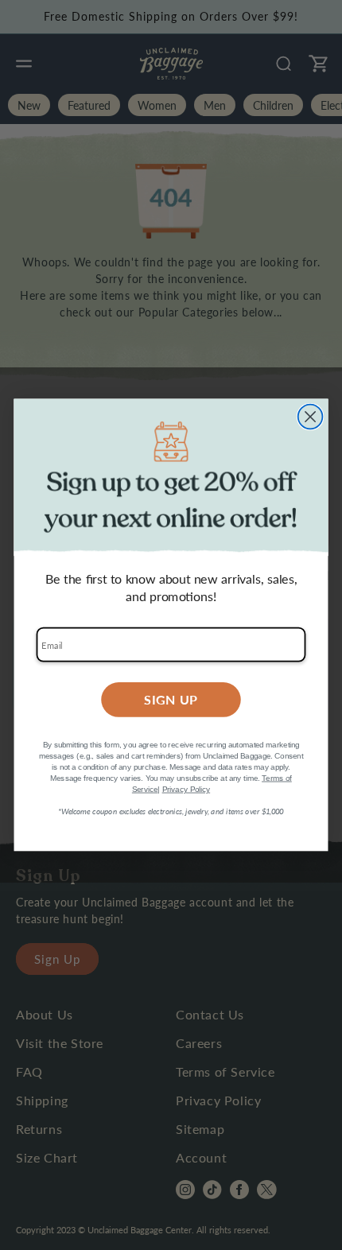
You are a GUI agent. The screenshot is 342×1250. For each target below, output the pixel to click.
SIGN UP (171, 699)
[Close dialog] (310, 417)
